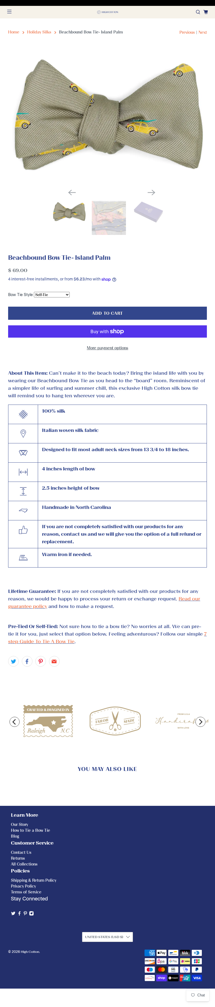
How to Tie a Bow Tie (30, 830)
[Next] (200, 722)
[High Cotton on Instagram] (31, 914)
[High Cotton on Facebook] (19, 914)
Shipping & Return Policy (33, 880)
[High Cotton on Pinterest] (25, 914)
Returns (18, 858)
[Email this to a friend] (54, 661)
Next (202, 32)
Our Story (19, 824)
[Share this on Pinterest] (40, 661)
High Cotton (30, 952)
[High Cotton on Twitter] (13, 914)
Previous (187, 32)
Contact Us (21, 852)
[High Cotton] (107, 12)
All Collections (24, 864)
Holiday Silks (39, 32)
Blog (15, 836)
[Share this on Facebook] (27, 661)
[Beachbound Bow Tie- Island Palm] (107, 118)
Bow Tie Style (20, 294)
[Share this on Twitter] (13, 661)
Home (13, 32)
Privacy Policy (23, 886)
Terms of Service (26, 892)
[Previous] (15, 722)
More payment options (107, 348)
